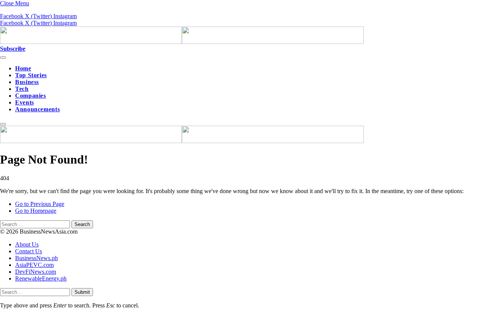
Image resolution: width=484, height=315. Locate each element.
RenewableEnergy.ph (41, 278)
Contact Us (28, 251)
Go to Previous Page (39, 204)
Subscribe (12, 48)
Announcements (37, 109)
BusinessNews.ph (36, 258)
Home (23, 68)
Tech (22, 89)
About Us (27, 244)
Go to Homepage (35, 210)
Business (27, 82)
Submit (82, 292)
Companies (30, 95)
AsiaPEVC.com (34, 265)
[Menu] (3, 57)
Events (24, 102)
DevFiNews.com (35, 271)
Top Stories (31, 75)
